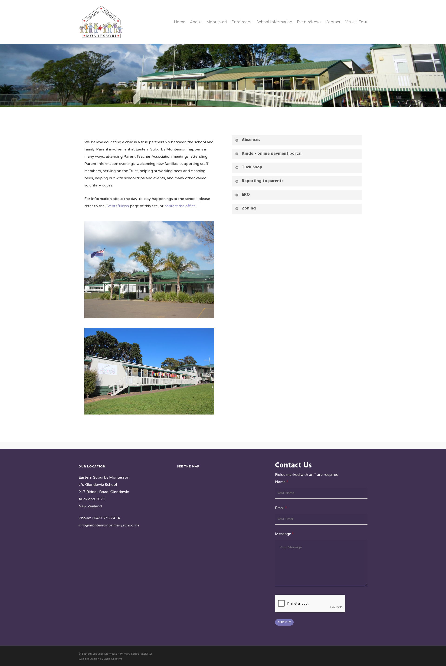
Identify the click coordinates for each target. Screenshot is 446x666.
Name (281, 482)
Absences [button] (251, 140)
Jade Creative (113, 658)
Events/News (117, 206)
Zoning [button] (249, 208)
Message (284, 534)
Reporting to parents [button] (262, 181)
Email (281, 508)
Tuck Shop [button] (252, 167)
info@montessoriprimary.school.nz (109, 525)
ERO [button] (246, 194)
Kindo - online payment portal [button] (272, 153)
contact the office (180, 206)
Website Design (89, 658)
